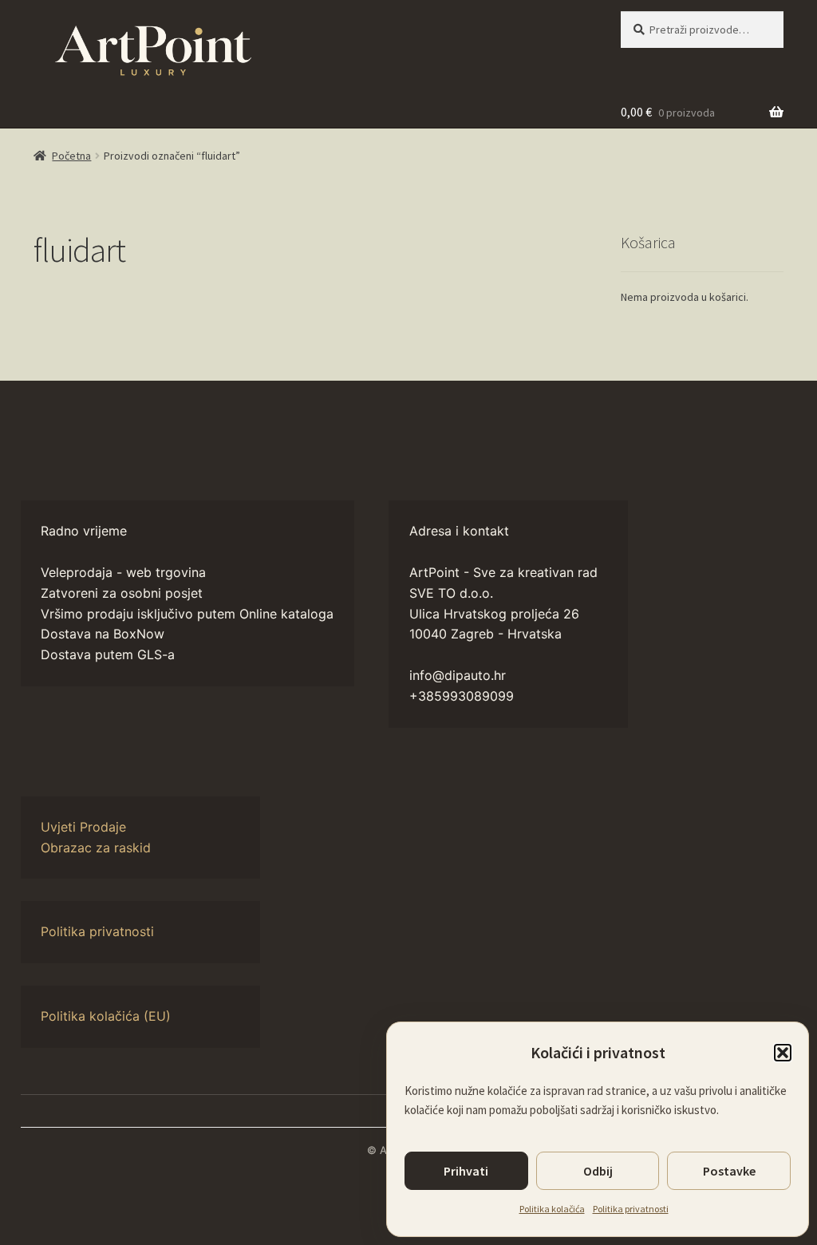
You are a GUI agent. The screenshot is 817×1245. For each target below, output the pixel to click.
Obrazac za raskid (96, 848)
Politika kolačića (552, 1209)
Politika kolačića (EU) (106, 1016)
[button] (783, 1053)
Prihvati (466, 1171)
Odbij (598, 1171)
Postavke (729, 1171)
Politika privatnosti (631, 1209)
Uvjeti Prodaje (83, 827)
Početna (71, 155)
